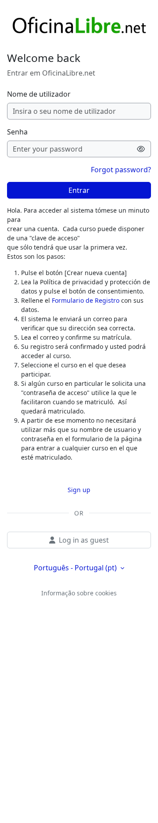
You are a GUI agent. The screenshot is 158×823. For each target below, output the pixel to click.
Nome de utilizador (39, 94)
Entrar (79, 190)
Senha (17, 132)
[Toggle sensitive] (141, 149)
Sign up (79, 490)
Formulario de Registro (85, 300)
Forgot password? (121, 169)
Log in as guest (84, 540)
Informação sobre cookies (79, 593)
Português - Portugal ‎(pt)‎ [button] (76, 568)
